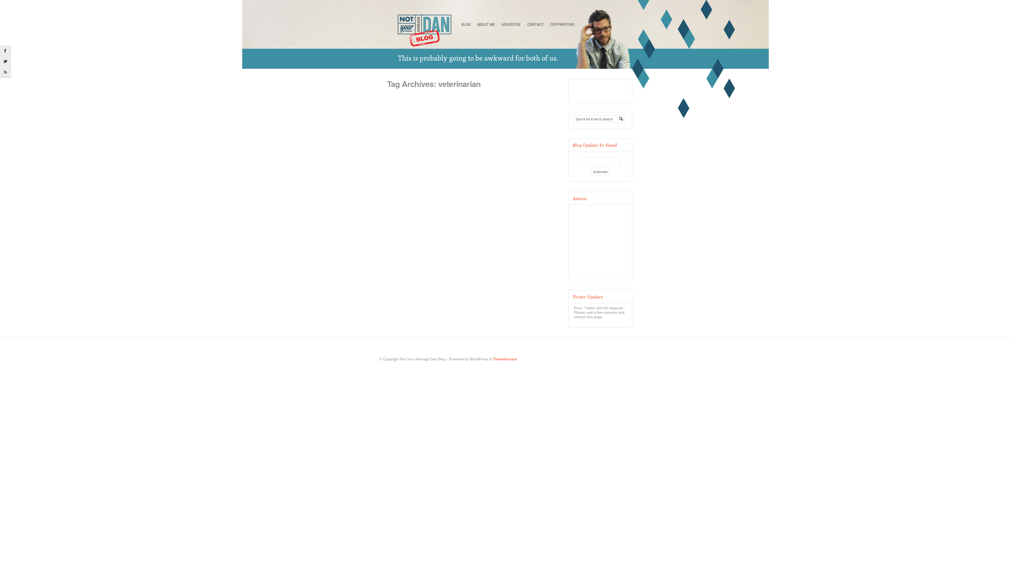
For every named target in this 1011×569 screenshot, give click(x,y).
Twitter (5, 61)
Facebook (5, 51)
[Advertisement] (608, 240)
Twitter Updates (588, 296)
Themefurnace (505, 359)
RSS (5, 72)
